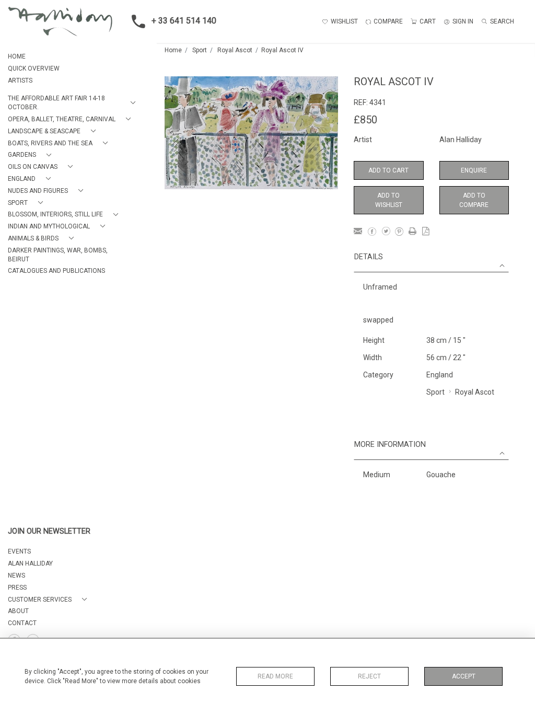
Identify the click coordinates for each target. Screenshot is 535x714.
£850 (365, 119)
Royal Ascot (234, 50)
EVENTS (19, 551)
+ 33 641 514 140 (184, 21)
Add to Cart (388, 170)
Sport (199, 50)
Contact (22, 623)
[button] (73, 103)
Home (173, 50)
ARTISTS (20, 80)
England (439, 375)
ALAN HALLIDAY (30, 563)
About (18, 611)
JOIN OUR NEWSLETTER (49, 531)
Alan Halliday (460, 139)
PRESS (17, 587)
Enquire (474, 170)
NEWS (16, 575)
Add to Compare (474, 200)
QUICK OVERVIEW (34, 68)
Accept (463, 676)
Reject (369, 676)
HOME (17, 56)
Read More (275, 676)
